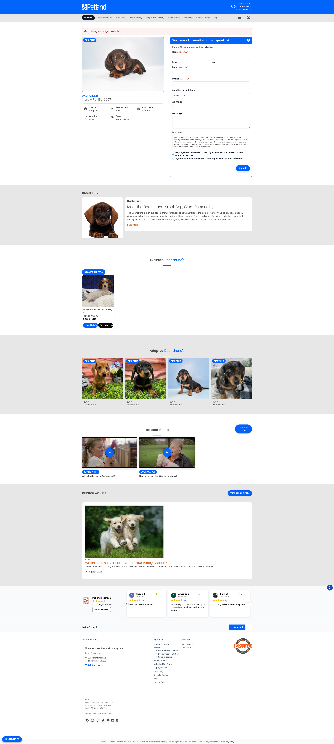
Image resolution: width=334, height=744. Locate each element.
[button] (250, 604)
